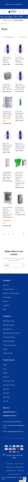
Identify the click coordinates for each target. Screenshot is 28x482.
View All (5, 401)
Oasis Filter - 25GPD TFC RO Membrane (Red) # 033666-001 (20, 146)
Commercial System (9, 337)
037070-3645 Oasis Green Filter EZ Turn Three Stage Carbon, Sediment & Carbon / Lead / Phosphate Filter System (20, 179)
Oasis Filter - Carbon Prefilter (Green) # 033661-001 (19, 59)
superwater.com (16, 474)
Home (2, 23)
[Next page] (14, 238)
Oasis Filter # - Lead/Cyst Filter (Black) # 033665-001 (7, 59)
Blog (4, 309)
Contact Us (6, 305)
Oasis (4, 369)
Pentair (5, 365)
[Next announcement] (25, 4)
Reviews (5, 301)
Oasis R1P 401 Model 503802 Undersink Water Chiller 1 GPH (7, 114)
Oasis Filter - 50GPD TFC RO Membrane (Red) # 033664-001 (20, 87)
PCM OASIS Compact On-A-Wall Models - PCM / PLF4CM (7, 87)
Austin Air (6, 377)
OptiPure (6, 373)
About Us (6, 285)
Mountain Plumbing (9, 385)
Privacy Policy (7, 297)
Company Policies (8, 289)
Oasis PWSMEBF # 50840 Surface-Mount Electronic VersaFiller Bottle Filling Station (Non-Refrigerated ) (8, 213)
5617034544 (17, 422)
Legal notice (21, 470)
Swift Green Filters (8, 321)
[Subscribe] (23, 265)
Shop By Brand (7, 329)
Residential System (8, 341)
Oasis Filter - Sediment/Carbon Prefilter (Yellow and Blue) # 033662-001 (8, 147)
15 (23, 234)
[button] (4, 12)
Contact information (11, 470)
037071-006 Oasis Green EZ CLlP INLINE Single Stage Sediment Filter (19, 115)
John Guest (6, 397)
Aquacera (6, 389)
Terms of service (19, 463)
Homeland (6, 393)
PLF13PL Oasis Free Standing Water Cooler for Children (20, 210)
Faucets (5, 349)
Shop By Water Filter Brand (11, 333)
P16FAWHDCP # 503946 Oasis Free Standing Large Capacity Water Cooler (7, 176)
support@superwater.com (15, 431)
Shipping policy (19, 467)
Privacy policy (10, 463)
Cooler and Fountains (9, 345)
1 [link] (3, 234)
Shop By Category (8, 325)
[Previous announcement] (3, 4)
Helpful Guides (7, 353)
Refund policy (10, 467)
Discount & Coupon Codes (11, 293)
